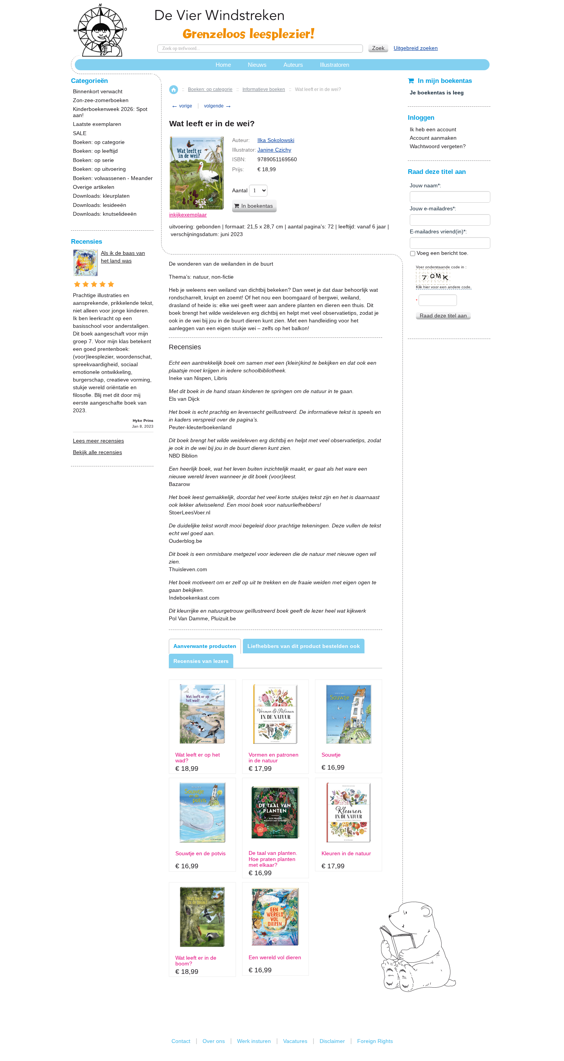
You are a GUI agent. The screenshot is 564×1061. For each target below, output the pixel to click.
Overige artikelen (93, 187)
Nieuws (257, 64)
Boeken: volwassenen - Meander (113, 178)
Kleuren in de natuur (346, 853)
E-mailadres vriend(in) (436, 231)
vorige (181, 106)
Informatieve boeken (263, 89)
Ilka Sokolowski (275, 140)
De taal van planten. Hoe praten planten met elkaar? (273, 859)
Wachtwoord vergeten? (438, 146)
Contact (181, 1041)
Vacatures (295, 1041)
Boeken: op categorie (210, 89)
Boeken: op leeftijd (95, 151)
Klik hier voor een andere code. (444, 287)
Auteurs (293, 64)
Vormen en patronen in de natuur (273, 758)
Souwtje (331, 755)
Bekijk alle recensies (97, 452)
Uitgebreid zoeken (416, 48)
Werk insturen (254, 1041)
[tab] (205, 646)
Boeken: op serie (93, 160)
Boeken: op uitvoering (99, 169)
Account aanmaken (433, 138)
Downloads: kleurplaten (101, 196)
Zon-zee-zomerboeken (101, 100)
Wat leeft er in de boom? (195, 961)
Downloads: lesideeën (99, 205)
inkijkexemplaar (188, 215)
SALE (79, 133)
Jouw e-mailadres (431, 208)
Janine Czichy (274, 150)
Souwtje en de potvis (200, 853)
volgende (218, 106)
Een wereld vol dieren (275, 957)
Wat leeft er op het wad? (197, 758)
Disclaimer (332, 1041)
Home (173, 89)
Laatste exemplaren (97, 124)
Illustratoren (334, 64)
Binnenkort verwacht (97, 91)
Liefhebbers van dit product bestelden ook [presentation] (303, 646)
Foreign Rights (375, 1041)
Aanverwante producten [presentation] (204, 646)
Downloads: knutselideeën (105, 214)
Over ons (214, 1041)
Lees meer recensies (98, 441)
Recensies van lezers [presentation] (201, 661)
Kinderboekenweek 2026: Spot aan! (110, 112)
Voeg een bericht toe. (441, 253)
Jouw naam (424, 185)
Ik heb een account (433, 129)
